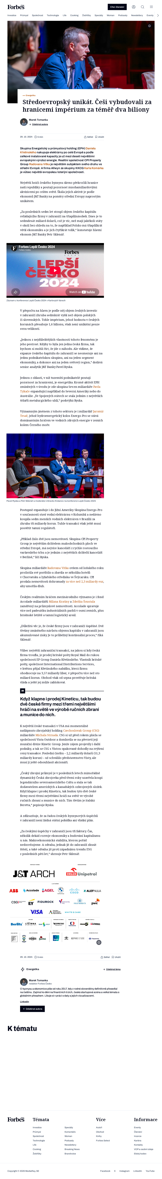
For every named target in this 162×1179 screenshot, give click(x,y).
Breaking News (72, 1149)
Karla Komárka (93, 168)
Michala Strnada (46, 735)
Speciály (99, 15)
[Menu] (151, 7)
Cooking (74, 15)
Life (64, 15)
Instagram (124, 1171)
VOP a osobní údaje (143, 1149)
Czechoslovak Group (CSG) (81, 730)
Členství (138, 1132)
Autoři (99, 1127)
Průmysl (24, 15)
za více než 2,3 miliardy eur (84, 581)
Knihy (99, 1136)
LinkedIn (137, 1171)
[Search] (142, 7)
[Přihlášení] (134, 7)
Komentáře (70, 1132)
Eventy (150, 15)
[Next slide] (158, 15)
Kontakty (138, 1145)
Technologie (53, 15)
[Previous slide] (4, 15)
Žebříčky (86, 15)
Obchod (100, 1132)
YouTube (150, 1171)
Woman (110, 15)
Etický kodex (140, 1154)
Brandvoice (70, 1154)
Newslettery (137, 15)
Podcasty (122, 15)
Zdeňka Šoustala (83, 601)
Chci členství (117, 7)
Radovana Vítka (39, 164)
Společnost (37, 15)
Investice (11, 15)
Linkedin (24, 1001)
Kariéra (137, 1140)
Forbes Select (103, 1140)
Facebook (105, 1171)
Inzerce (137, 1136)
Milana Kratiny (59, 601)
